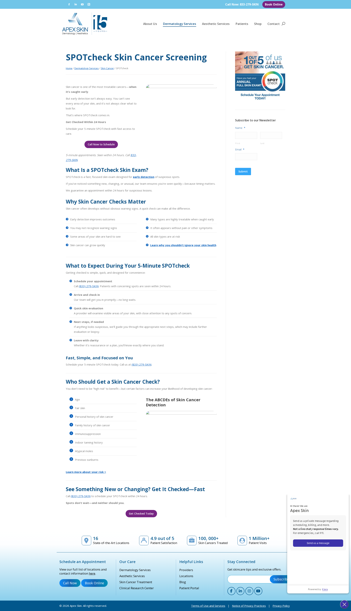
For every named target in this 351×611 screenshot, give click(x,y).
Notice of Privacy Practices (249, 606)
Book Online (274, 4)
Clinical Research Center (136, 588)
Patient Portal (189, 588)
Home (69, 68)
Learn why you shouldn (166, 245)
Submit (243, 171)
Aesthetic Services (132, 576)
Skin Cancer (107, 68)
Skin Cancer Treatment (135, 582)
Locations (186, 576)
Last (262, 143)
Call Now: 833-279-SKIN (242, 4)
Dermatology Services (86, 68)
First (237, 143)
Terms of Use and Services (208, 606)
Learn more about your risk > (86, 472)
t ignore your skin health (199, 245)
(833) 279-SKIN (89, 286)
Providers (186, 570)
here (92, 573)
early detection (143, 177)
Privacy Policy (281, 606)
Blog (182, 582)
